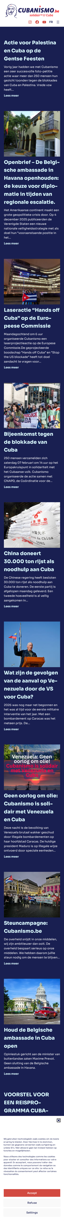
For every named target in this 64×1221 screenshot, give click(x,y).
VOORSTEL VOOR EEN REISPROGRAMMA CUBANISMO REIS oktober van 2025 (30, 1110)
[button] (58, 1120)
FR (51, 22)
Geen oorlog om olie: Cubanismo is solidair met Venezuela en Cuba (31, 808)
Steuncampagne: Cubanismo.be (26, 927)
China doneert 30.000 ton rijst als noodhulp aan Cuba (29, 561)
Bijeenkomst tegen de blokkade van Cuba (28, 442)
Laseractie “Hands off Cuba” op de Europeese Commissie (32, 318)
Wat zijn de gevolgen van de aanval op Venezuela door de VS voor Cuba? (31, 685)
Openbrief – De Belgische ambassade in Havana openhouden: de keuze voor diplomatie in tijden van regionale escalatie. (32, 182)
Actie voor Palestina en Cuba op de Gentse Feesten (30, 51)
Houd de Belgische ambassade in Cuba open (29, 1038)
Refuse (32, 1202)
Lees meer (11, 96)
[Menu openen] (58, 22)
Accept (32, 1193)
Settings (32, 1212)
